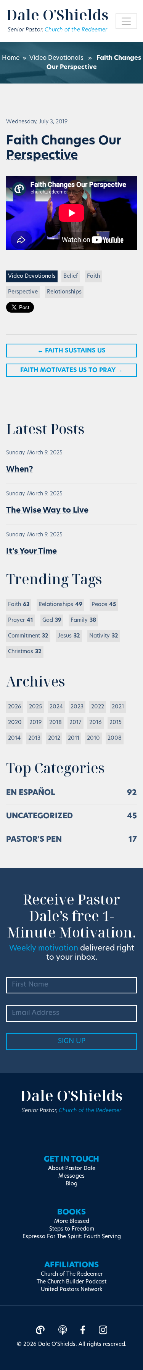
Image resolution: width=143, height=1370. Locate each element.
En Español (30, 793)
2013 (34, 738)
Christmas (25, 652)
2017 (75, 723)
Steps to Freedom (71, 1229)
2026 (14, 707)
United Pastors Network (72, 1290)
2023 (77, 707)
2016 (95, 723)
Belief (70, 276)
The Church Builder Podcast (71, 1282)
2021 (118, 707)
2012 (54, 738)
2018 (55, 723)
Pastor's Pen (34, 840)
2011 (73, 738)
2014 (14, 738)
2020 (15, 723)
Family (83, 620)
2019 (35, 723)
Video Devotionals (56, 58)
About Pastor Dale (71, 1169)
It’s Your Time (31, 552)
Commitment (28, 636)
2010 (93, 738)
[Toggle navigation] (126, 21)
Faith (93, 276)
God (51, 620)
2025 (35, 707)
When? (19, 470)
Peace (104, 605)
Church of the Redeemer (76, 30)
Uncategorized (39, 816)
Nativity (103, 636)
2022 (97, 707)
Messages (71, 1176)
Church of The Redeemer (72, 1274)
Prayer (20, 620)
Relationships (64, 292)
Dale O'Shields (57, 15)
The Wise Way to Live (47, 511)
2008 (115, 738)
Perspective (23, 292)
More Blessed (71, 1221)
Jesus (69, 636)
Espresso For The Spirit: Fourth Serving (71, 1237)
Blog (71, 1184)
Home (10, 58)
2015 (115, 723)
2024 (56, 707)
